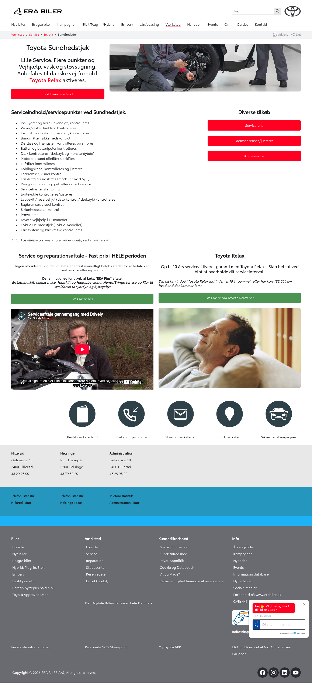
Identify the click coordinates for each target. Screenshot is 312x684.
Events (212, 24)
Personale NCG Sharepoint (106, 647)
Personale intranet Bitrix (30, 647)
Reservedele (95, 574)
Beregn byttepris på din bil (33, 588)
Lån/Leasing (149, 24)
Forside (18, 547)
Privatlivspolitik (172, 561)
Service (34, 35)
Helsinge (67, 453)
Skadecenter (96, 567)
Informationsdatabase (251, 574)
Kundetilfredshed (173, 554)
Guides (242, 24)
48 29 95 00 (20, 473)
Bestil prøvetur (24, 581)
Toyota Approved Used (30, 595)
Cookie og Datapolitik (177, 567)
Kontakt (261, 24)
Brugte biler (41, 24)
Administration (121, 453)
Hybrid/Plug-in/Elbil (28, 567)
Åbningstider (243, 547)
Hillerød (17, 453)
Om (227, 24)
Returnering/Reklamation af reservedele (191, 581)
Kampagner (66, 24)
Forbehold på (244, 595)
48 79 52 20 (69, 473)
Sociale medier (245, 588)
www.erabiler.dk (268, 595)
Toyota (48, 35)
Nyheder (194, 24)
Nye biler (18, 24)
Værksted (173, 24)
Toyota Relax (45, 80)
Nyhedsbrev (242, 581)
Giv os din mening (174, 547)
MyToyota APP (170, 647)
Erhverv (127, 24)
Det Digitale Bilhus (100, 603)
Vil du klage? (170, 574)
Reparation (95, 561)
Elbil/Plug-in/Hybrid (98, 24)
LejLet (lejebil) (97, 581)
